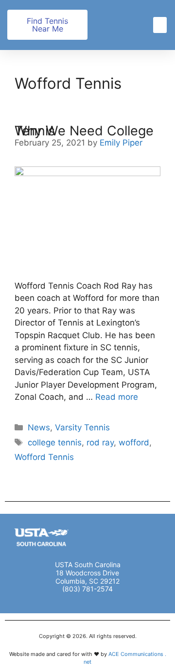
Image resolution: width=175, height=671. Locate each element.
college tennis (55, 442)
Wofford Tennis (44, 457)
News (39, 427)
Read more (116, 397)
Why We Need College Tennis (84, 131)
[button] (160, 25)
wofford (134, 442)
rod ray (100, 442)
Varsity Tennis (82, 427)
